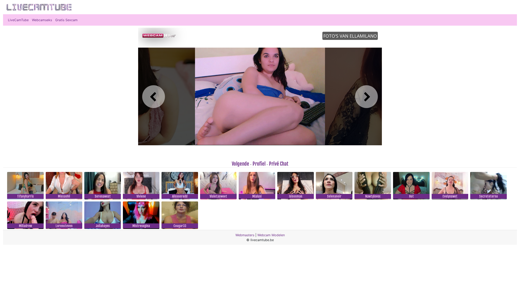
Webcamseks (42, 20)
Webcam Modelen (271, 235)
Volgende (240, 164)
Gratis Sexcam (66, 20)
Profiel (258, 164)
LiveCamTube (18, 20)
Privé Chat (278, 164)
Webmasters (244, 235)
